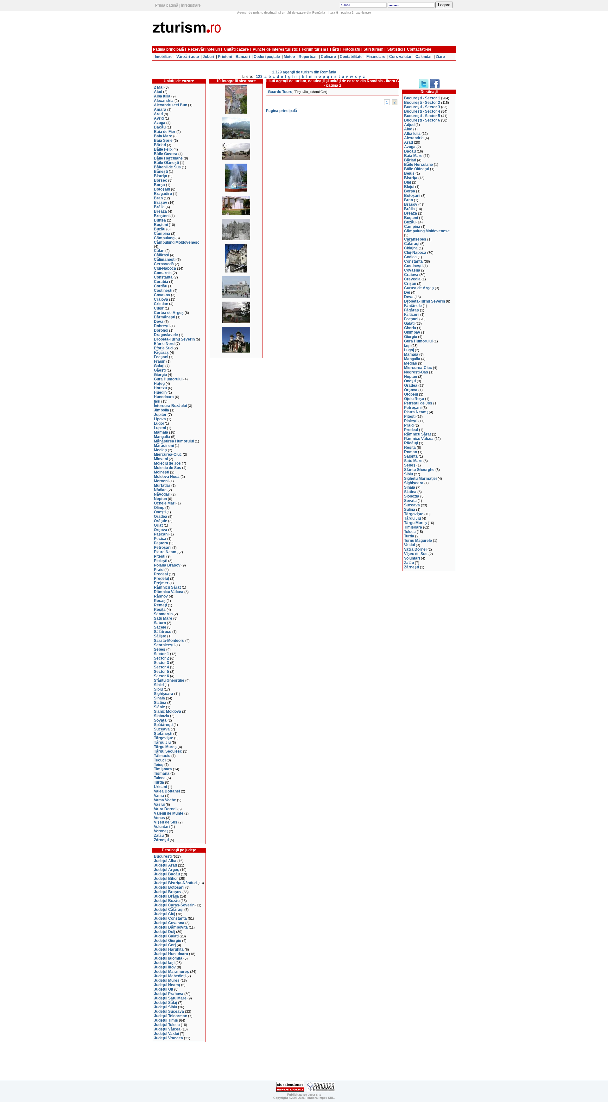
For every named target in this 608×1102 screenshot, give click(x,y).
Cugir (159, 308)
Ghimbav (412, 332)
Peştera (161, 543)
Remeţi (160, 605)
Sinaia (159, 698)
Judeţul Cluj (164, 914)
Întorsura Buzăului (170, 406)
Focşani (161, 357)
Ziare (440, 56)
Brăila (159, 207)
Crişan (410, 283)
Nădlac (160, 490)
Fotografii (351, 49)
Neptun (160, 499)
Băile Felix (163, 149)
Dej (407, 292)
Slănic (159, 707)
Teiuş (158, 764)
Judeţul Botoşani (169, 887)
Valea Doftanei (167, 791)
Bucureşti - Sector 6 (422, 120)
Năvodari (162, 494)
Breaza (160, 211)
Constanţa (163, 277)
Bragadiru (163, 193)
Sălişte (160, 636)
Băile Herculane (168, 158)
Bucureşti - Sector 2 (422, 102)
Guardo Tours (280, 92)
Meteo (289, 56)
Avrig (159, 118)
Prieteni (225, 56)
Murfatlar (162, 485)
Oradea (160, 516)
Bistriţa (160, 176)
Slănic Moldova (167, 711)
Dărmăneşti (164, 317)
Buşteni (161, 224)
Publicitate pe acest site (304, 1094)
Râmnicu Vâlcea (168, 592)
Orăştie (160, 521)
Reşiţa (160, 609)
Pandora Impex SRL (320, 1097)
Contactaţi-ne (419, 49)
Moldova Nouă (167, 476)
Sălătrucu (162, 631)
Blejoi (409, 187)
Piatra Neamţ (166, 552)
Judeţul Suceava (169, 1011)
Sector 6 (161, 676)
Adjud (409, 124)
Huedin (160, 392)
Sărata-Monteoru (169, 640)
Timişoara (163, 769)
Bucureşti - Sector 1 (422, 98)
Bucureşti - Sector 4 (422, 111)
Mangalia (162, 437)
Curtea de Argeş (169, 312)
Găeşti (160, 370)
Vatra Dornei (165, 809)
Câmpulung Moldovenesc (177, 242)
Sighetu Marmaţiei (420, 478)
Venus (159, 818)
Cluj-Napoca (165, 268)
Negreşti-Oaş (416, 372)
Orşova (160, 530)
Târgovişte (163, 738)
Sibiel (159, 685)
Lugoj (159, 423)
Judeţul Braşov (167, 892)
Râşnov (161, 596)
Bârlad (160, 145)
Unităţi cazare (236, 49)
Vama (159, 795)
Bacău (160, 127)
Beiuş (409, 173)
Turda (159, 782)
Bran (158, 198)
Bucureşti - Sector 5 (422, 116)
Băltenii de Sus (167, 167)
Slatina (160, 702)
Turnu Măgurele (418, 540)
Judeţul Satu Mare (170, 998)
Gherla (410, 328)
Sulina (409, 509)
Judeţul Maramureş (171, 971)
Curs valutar (400, 56)
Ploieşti (160, 561)
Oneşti (160, 512)
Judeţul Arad (165, 865)
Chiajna (411, 248)
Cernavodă (164, 264)
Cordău (160, 286)
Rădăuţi (411, 443)
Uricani (160, 787)
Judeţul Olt (163, 989)
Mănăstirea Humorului (174, 441)
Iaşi (157, 401)
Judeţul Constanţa (170, 918)
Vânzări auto (187, 56)
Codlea (410, 257)
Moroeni (161, 481)
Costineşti (163, 290)
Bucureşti (163, 856)
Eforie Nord (164, 343)
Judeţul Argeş (166, 869)
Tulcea (160, 778)
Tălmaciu (162, 756)
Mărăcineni (164, 445)
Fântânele (413, 306)
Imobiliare (164, 56)
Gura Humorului (168, 379)
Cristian (161, 304)
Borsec (160, 180)
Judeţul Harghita (169, 949)
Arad (158, 114)
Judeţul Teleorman (170, 1016)
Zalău (159, 835)
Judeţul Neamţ (167, 985)
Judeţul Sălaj (165, 1002)
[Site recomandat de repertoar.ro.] (290, 1090)
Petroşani (162, 547)
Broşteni (161, 216)
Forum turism (314, 49)
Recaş (160, 600)
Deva (158, 321)
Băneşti (161, 171)
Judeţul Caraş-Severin (174, 905)
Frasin (159, 361)
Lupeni (160, 428)
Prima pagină (166, 5)
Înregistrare (191, 5)
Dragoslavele (166, 335)
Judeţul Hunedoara (171, 954)
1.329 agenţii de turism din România (304, 72)
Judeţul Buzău (167, 901)
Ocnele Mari (164, 503)
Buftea (160, 220)
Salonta (411, 456)
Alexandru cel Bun (170, 105)
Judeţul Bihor (166, 878)
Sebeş (159, 649)
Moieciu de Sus (167, 468)
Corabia (161, 281)
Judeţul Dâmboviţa (171, 927)
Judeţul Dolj (164, 932)
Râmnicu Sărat (167, 587)
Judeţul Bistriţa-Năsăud (175, 883)
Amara (160, 109)
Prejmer (161, 583)
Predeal (161, 574)
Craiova (161, 299)
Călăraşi (161, 255)
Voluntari (162, 826)
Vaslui (159, 804)
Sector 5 (161, 671)
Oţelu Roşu (414, 399)
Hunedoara (164, 397)
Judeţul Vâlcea (167, 1029)
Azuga (159, 123)
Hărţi (334, 49)
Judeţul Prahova (168, 994)
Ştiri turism (373, 49)
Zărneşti (161, 840)
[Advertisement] (341, 29)
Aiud (158, 92)
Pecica (160, 538)
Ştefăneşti (163, 733)
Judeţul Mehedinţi (170, 976)
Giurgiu (160, 375)
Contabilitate (351, 56)
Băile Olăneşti (166, 162)
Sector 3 (161, 663)
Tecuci (160, 760)
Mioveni (161, 459)
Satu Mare (163, 618)
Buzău (159, 229)
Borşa (159, 185)
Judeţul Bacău (167, 874)
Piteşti (159, 556)
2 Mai (158, 87)
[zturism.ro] (188, 42)
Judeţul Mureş (167, 980)
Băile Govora (165, 154)
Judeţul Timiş (166, 1020)
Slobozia (161, 716)
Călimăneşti (164, 259)
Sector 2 (161, 658)
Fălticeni (411, 314)
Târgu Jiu (162, 742)
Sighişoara (163, 694)
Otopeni (411, 394)
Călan (159, 250)
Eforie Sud (163, 348)
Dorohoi (161, 330)
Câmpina (162, 233)
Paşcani (161, 534)
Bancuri (243, 56)
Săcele (160, 627)
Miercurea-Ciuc (168, 454)
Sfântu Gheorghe (169, 680)
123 (259, 76)
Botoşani (162, 189)
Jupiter (160, 414)
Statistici (395, 49)
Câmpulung (164, 238)
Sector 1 (161, 654)
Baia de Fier (164, 131)
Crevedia (412, 279)
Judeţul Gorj (165, 945)
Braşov (160, 202)
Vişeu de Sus (165, 822)
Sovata (160, 720)
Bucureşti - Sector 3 (422, 107)
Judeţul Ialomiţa (168, 958)
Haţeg (159, 383)
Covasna (162, 295)
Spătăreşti (163, 725)
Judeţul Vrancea (168, 1038)
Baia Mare (163, 136)
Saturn (160, 623)
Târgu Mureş (165, 747)
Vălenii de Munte (168, 813)
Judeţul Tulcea (167, 1025)
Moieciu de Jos (167, 463)
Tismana (161, 773)
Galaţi (159, 366)
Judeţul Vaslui (166, 1033)
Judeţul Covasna (169, 923)
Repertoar (308, 56)
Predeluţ (161, 578)
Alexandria (164, 100)
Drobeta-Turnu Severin (174, 339)
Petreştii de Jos (418, 403)
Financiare (375, 56)
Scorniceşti (164, 645)
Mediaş (160, 450)
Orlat (158, 525)
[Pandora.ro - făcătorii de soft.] (321, 1090)
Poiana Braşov (167, 565)
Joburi (208, 56)
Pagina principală (168, 49)
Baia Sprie (163, 140)
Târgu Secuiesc (168, 751)
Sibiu (158, 689)
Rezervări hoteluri (204, 49)
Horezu (160, 388)
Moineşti (161, 472)
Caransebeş (415, 239)
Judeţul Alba (165, 861)
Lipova (160, 419)
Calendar (423, 56)
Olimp (159, 507)
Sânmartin (163, 614)
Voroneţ (161, 831)
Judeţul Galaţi (166, 936)
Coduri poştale (267, 56)
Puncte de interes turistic (275, 49)
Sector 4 (161, 667)
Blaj (407, 182)
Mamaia (161, 432)
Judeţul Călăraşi (168, 909)
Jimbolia (161, 410)
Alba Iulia (162, 96)
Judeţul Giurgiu (167, 940)
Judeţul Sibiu (165, 1007)
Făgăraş (161, 352)
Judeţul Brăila (166, 896)
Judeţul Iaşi (164, 963)
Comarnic (163, 273)
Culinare (328, 56)
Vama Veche (165, 800)
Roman (410, 452)
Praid (158, 569)
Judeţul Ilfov (165, 967)
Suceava (162, 729)
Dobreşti (161, 326)
